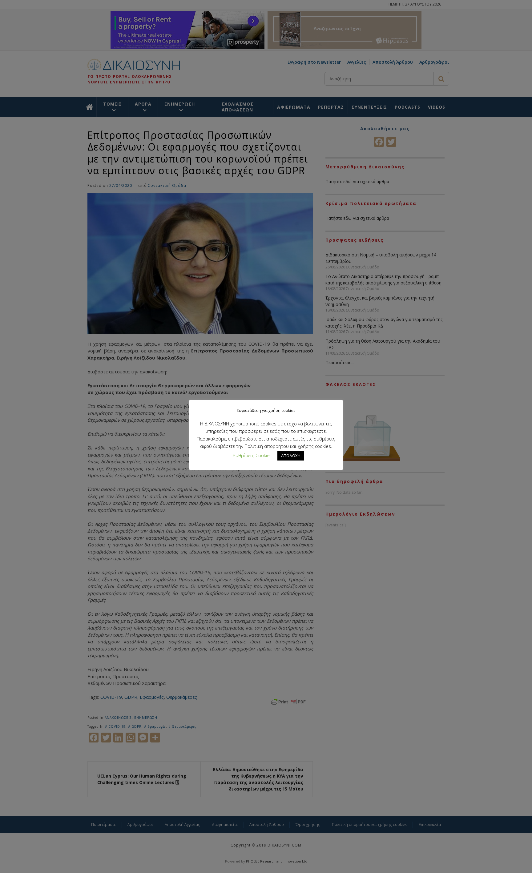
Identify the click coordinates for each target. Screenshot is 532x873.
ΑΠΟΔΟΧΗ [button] (290, 455)
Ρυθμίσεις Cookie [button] (251, 455)
